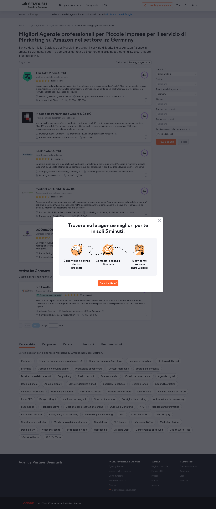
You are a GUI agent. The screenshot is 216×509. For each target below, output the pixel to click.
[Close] (159, 220)
